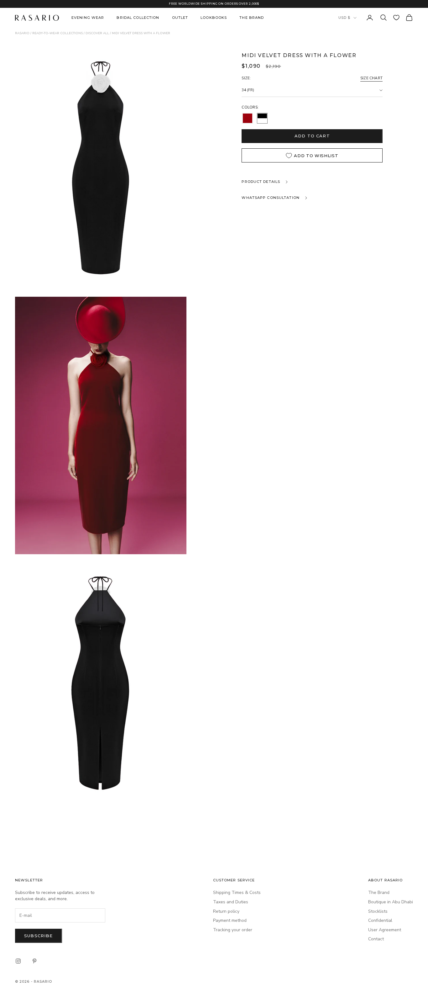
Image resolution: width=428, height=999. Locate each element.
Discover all (97, 33)
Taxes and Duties (230, 902)
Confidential (380, 920)
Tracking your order (232, 930)
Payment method (230, 920)
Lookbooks (214, 17)
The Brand (251, 17)
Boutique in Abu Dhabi (390, 902)
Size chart (371, 78)
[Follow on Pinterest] (34, 961)
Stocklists (378, 911)
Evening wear (87, 17)
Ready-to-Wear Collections (57, 33)
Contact (376, 939)
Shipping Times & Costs (237, 892)
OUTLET (180, 17)
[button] (247, 118)
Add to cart (312, 135)
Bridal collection (138, 17)
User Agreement (384, 930)
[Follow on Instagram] (18, 961)
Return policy (226, 911)
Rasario (22, 33)
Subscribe (38, 935)
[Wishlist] (396, 17)
